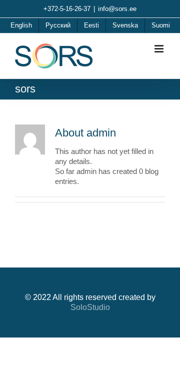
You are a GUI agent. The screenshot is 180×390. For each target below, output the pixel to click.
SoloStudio (90, 307)
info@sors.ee (117, 8)
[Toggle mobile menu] (159, 49)
